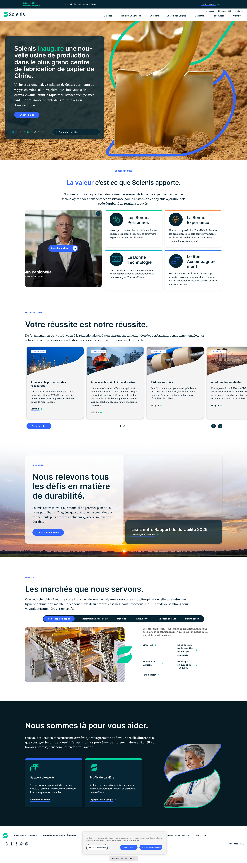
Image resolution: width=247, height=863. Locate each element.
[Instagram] (22, 844)
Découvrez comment (48, 532)
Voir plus (35, 409)
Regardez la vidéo (60, 248)
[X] (27, 844)
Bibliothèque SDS (224, 11)
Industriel (121, 618)
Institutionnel (142, 618)
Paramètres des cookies (124, 858)
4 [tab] (31, 132)
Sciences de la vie (167, 618)
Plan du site (201, 835)
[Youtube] (17, 844)
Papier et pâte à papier (59, 618)
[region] (124, 843)
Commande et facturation (25, 835)
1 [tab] (20, 132)
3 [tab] (28, 132)
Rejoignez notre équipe (101, 799)
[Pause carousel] (12, 132)
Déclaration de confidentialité (176, 835)
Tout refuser (129, 847)
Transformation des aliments (93, 618)
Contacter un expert (40, 799)
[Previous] (213, 425)
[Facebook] (11, 844)
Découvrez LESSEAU (30, 108)
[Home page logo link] (14, 17)
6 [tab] (38, 132)
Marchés (108, 15)
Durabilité (154, 15)
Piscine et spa (192, 618)
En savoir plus (39, 426)
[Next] (220, 425)
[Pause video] (98, 213)
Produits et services (131, 15)
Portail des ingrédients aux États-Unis (59, 835)
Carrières (199, 15)
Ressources (219, 15)
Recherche (239, 11)
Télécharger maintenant (143, 534)
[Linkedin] (6, 844)
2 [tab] (24, 132)
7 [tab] (42, 132)
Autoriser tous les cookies (151, 847)
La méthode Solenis (177, 15)
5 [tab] (35, 132)
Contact (237, 15)
